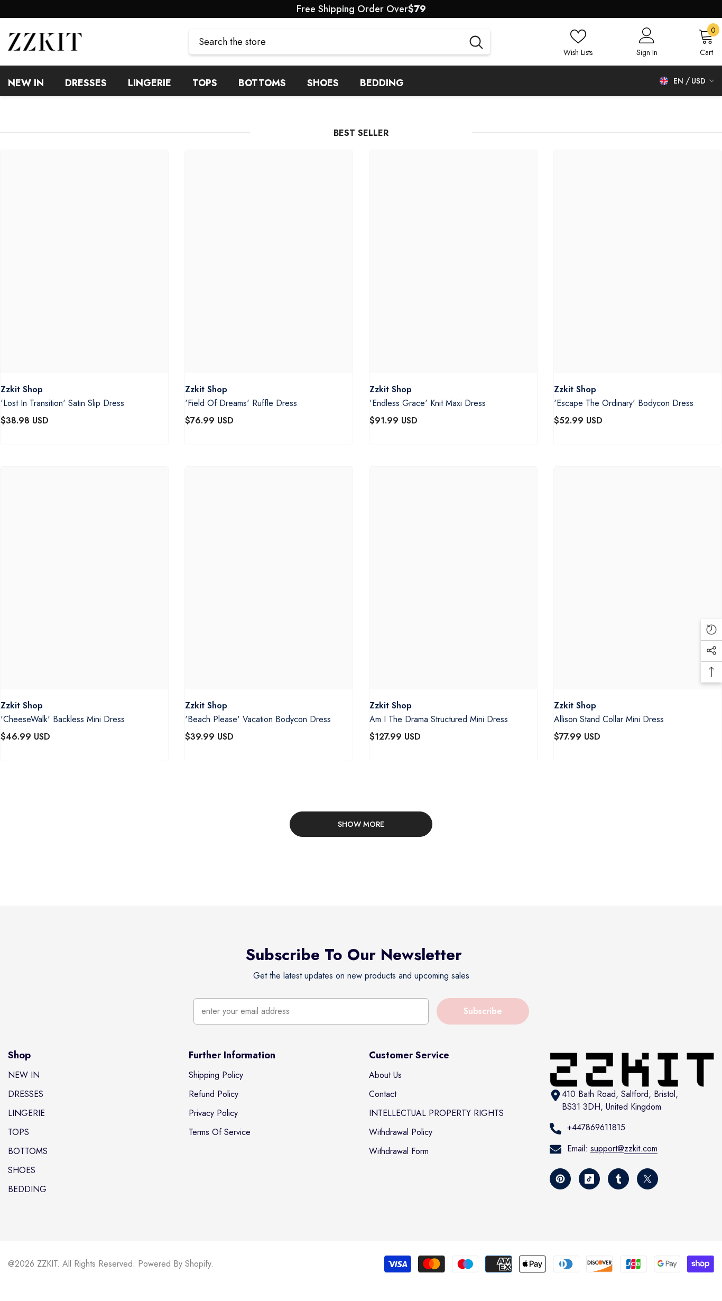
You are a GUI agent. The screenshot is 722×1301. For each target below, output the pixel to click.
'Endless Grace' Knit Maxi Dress (427, 403)
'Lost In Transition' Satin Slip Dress (62, 403)
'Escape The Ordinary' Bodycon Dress (623, 403)
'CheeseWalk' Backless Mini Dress (63, 719)
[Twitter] (647, 1178)
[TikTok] (589, 1178)
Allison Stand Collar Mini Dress (609, 719)
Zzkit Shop (22, 389)
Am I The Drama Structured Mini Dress (438, 719)
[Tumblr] (618, 1178)
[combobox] (325, 41)
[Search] (339, 41)
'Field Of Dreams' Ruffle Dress (241, 403)
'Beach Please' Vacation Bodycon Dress (258, 719)
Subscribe (483, 1011)
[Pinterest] (560, 1178)
